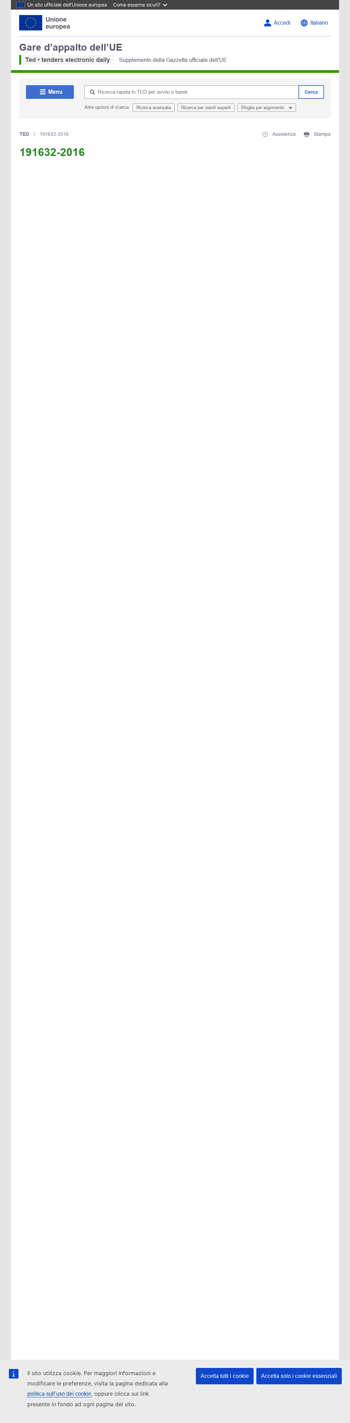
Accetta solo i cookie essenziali (299, 1376)
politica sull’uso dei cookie (59, 1394)
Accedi (282, 23)
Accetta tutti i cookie (225, 1376)
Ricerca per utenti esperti (206, 107)
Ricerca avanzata (153, 107)
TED (24, 134)
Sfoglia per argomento (263, 107)
